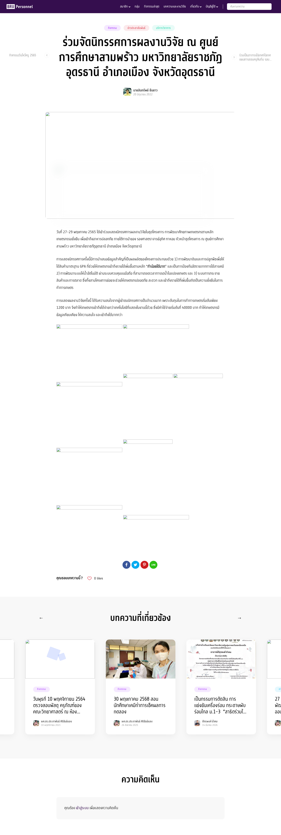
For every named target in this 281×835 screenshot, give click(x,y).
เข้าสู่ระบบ (82, 808)
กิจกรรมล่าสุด (151, 6)
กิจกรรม (112, 28)
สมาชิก (124, 6)
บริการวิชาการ (163, 28)
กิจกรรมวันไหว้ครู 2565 (22, 55)
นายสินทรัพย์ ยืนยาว (145, 90)
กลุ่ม (137, 6)
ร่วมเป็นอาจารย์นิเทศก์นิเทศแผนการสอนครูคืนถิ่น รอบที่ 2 (255, 57)
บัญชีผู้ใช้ (210, 6)
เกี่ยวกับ (194, 6)
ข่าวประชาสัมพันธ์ (136, 28)
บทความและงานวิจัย (175, 6)
